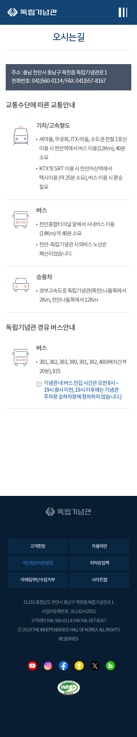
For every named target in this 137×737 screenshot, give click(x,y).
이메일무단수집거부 (38, 580)
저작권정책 (99, 563)
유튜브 (32, 665)
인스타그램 (48, 665)
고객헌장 (37, 546)
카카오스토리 (79, 665)
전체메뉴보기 (122, 12)
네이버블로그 (110, 665)
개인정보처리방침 (37, 563)
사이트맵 (99, 580)
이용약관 (99, 546)
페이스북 (63, 665)
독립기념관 (32, 12)
